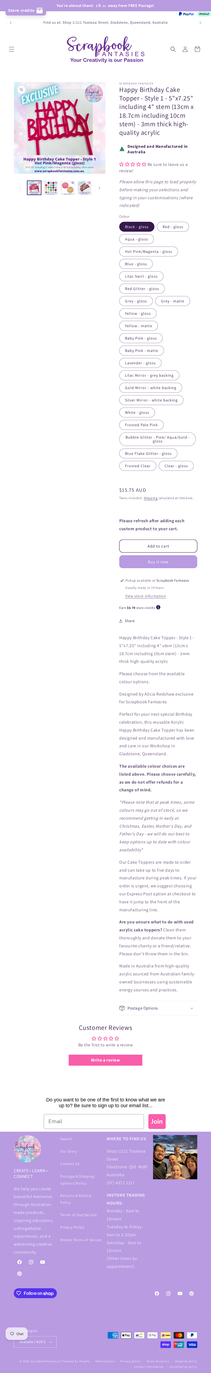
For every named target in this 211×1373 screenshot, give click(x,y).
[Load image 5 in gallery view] (84, 188)
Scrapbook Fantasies (46, 1361)
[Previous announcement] (11, 23)
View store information (145, 595)
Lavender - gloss (140, 362)
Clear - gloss (176, 465)
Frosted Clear (138, 465)
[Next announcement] (200, 23)
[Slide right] (99, 188)
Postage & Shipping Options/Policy (77, 1180)
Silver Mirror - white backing (151, 400)
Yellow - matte (138, 325)
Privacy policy (130, 1361)
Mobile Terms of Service (81, 1239)
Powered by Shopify (76, 1361)
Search (66, 1138)
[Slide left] (20, 188)
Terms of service (157, 1361)
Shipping (151, 498)
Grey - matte (172, 301)
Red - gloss (173, 226)
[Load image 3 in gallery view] (68, 188)
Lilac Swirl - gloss (141, 276)
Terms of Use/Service (78, 1214)
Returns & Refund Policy (75, 1199)
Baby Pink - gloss (141, 338)
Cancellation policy (183, 1367)
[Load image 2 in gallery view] (51, 188)
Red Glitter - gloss (142, 288)
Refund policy (105, 1361)
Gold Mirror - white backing (150, 387)
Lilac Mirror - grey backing (149, 375)
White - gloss (137, 412)
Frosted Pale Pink (141, 424)
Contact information (149, 1367)
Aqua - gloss (136, 239)
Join (157, 1121)
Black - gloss (137, 226)
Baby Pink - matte (141, 350)
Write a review (105, 1060)
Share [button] (130, 620)
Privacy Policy (72, 1227)
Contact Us (70, 1163)
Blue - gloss (136, 263)
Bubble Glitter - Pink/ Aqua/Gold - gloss (158, 439)
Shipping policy (186, 1361)
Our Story (68, 1151)
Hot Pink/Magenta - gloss (148, 251)
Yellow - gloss (138, 313)
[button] (11, 49)
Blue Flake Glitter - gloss (148, 453)
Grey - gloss (136, 301)
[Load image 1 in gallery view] (34, 188)
